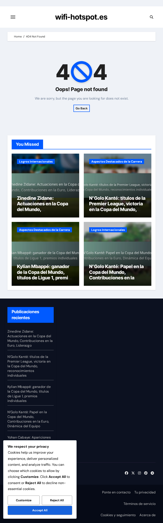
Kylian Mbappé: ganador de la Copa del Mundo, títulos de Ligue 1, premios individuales (45, 275)
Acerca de (147, 515)
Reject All (57, 500)
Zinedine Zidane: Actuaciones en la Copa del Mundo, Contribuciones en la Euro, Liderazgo (42, 209)
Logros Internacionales (36, 161)
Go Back (82, 108)
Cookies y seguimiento (118, 515)
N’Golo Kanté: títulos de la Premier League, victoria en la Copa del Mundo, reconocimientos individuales (117, 209)
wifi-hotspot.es (81, 16)
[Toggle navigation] (13, 17)
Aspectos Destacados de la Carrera (116, 161)
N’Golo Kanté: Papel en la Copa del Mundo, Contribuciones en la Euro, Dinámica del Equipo (117, 275)
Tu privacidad (145, 492)
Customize (23, 500)
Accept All (40, 510)
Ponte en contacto (116, 492)
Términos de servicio (140, 504)
